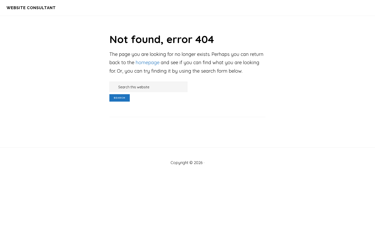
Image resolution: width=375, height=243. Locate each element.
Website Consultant (31, 7)
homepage (148, 62)
